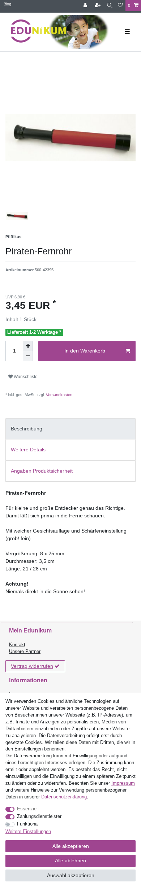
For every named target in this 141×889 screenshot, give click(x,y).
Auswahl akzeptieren (70, 875)
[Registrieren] (98, 5)
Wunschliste (25, 376)
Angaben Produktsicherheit (42, 471)
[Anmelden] (86, 5)
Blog (7, 4)
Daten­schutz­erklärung (64, 797)
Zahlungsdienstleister (39, 816)
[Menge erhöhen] (28, 346)
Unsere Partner (24, 651)
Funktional (28, 824)
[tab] (70, 428)
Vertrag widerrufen (32, 666)
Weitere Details (28, 449)
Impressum (123, 783)
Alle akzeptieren (70, 846)
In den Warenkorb (84, 351)
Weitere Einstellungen (28, 831)
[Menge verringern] (28, 356)
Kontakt (17, 644)
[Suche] (109, 5)
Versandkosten (58, 395)
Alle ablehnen (70, 860)
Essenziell (28, 808)
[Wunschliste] (120, 5)
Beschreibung (26, 429)
